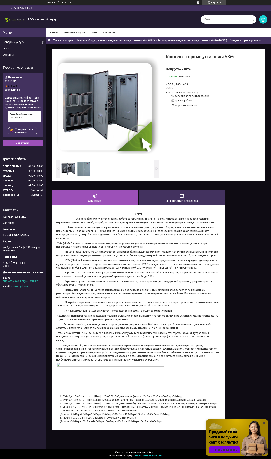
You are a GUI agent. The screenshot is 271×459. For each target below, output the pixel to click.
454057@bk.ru (19, 286)
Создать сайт (53, 2)
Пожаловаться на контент (148, 455)
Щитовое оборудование (90, 40)
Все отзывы (23, 142)
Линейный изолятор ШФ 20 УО (22, 116)
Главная (53, 32)
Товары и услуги (74, 32)
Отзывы (8, 54)
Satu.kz (152, 452)
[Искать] (252, 19)
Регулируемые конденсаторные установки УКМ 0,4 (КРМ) (192, 40)
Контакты (109, 32)
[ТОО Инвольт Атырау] (15, 19)
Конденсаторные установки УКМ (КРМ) (131, 40)
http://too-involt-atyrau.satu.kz (20, 281)
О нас (94, 32)
